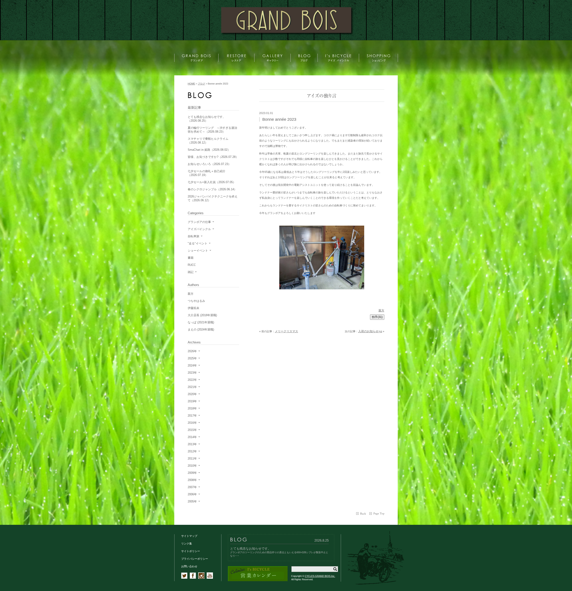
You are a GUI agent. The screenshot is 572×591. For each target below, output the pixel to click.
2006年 (192, 494)
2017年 (192, 415)
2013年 (192, 444)
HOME (191, 83)
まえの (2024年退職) (201, 329)
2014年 (192, 437)
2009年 (192, 472)
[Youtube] (210, 577)
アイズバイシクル (199, 229)
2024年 (192, 365)
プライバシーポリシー (194, 558)
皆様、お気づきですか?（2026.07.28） (213, 157)
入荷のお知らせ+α (370, 331)
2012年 (192, 451)
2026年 (192, 351)
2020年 (192, 394)
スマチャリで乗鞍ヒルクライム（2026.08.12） (208, 140)
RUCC (192, 265)
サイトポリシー (190, 551)
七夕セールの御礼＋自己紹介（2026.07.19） (206, 173)
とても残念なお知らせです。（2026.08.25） (206, 118)
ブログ (201, 83)
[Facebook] (193, 577)
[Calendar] (258, 580)
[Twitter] (184, 577)
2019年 (192, 401)
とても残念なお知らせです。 (250, 548)
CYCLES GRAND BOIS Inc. (320, 576)
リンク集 (186, 543)
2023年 (192, 372)
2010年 (192, 465)
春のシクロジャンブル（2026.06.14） (212, 189)
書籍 (190, 257)
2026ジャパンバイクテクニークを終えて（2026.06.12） (213, 198)
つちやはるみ (196, 301)
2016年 (192, 422)
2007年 (192, 487)
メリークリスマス (286, 331)
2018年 (192, 408)
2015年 (192, 430)
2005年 (192, 501)
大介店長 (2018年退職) (202, 315)
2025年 (192, 358)
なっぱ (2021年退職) (201, 322)
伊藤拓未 (193, 308)
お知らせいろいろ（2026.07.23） (209, 164)
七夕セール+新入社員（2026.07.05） (212, 182)
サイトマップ (189, 536)
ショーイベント (198, 250)
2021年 (192, 387)
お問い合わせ (189, 566)
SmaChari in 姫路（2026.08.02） (209, 149)
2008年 (192, 480)
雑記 (190, 272)
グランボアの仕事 (199, 222)
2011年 (192, 458)
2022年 (192, 379)
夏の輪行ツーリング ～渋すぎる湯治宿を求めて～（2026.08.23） (212, 129)
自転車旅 (193, 236)
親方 (381, 310)
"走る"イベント (197, 243)
